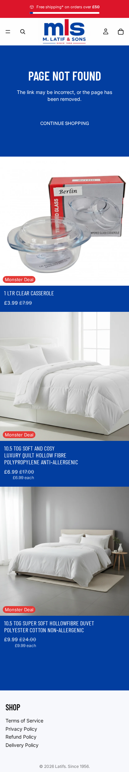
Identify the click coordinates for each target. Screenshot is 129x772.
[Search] (22, 31)
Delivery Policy (22, 745)
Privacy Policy (21, 728)
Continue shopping (64, 123)
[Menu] (8, 32)
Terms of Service (24, 720)
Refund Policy (21, 737)
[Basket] (120, 31)
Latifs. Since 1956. (72, 766)
